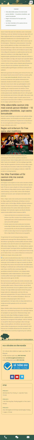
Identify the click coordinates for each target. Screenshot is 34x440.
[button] (31, 2)
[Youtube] (17, 377)
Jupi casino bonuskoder (11, 77)
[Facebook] (12, 377)
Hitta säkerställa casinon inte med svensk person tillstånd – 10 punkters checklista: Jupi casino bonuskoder (18, 14)
